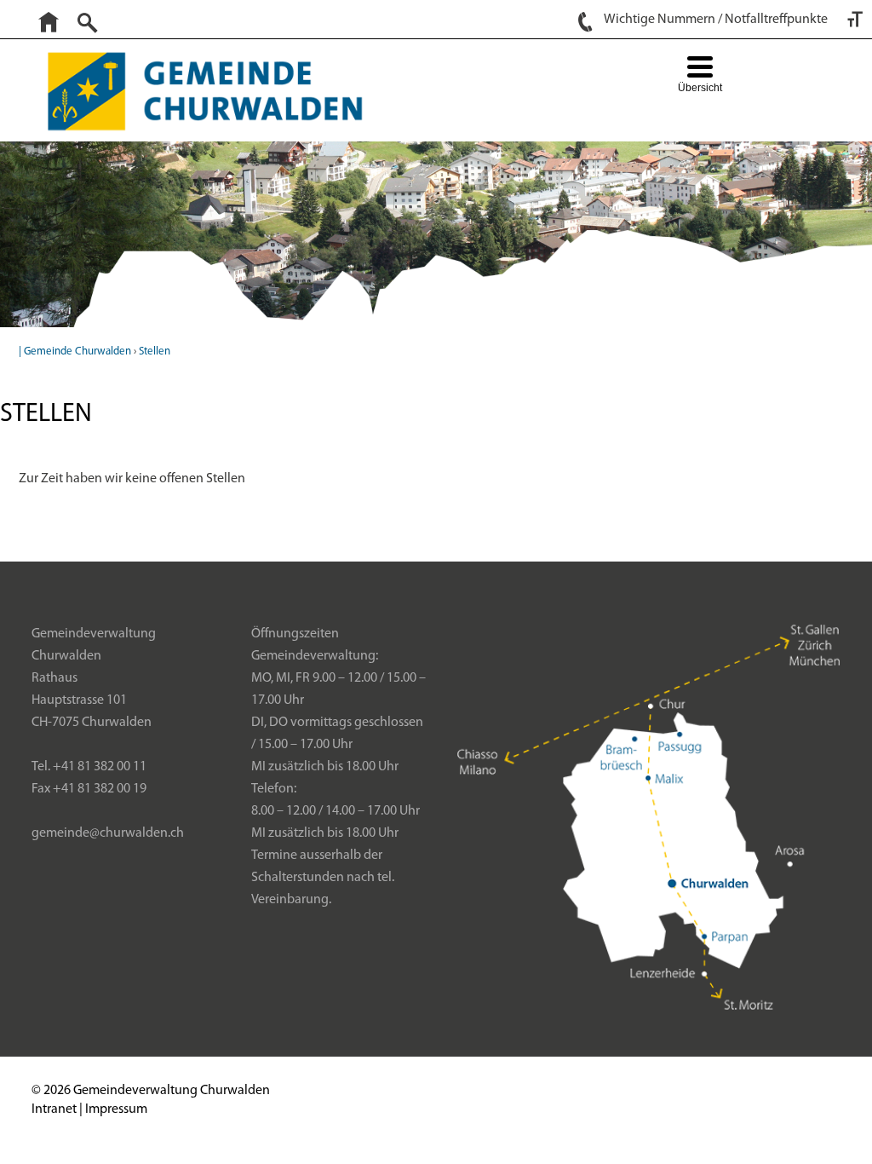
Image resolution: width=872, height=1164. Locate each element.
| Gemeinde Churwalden (75, 351)
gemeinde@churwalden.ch (108, 833)
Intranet (54, 1109)
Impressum (116, 1109)
